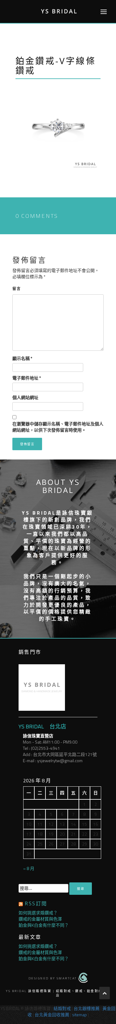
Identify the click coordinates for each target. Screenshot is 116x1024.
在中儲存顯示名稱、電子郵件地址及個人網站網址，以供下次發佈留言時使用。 (57, 427)
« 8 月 (28, 868)
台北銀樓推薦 (87, 1008)
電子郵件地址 (26, 378)
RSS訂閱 (36, 903)
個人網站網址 (25, 397)
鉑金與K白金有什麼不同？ (44, 925)
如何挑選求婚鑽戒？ (38, 912)
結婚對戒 (62, 1008)
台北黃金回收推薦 (52, 1014)
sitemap (79, 1014)
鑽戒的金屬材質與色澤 (40, 919)
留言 (16, 288)
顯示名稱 (22, 358)
